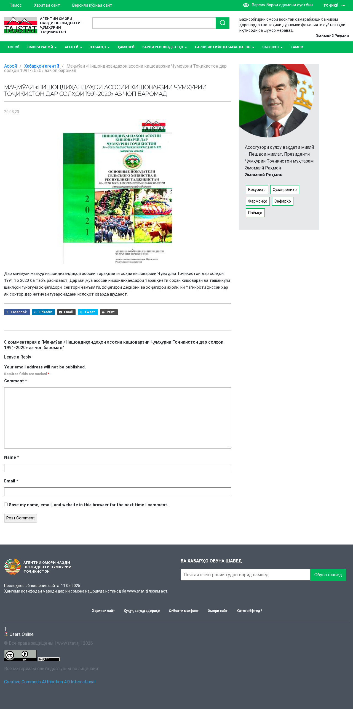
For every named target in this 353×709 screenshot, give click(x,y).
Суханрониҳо (285, 189)
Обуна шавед (328, 574)
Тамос (16, 5)
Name (11, 457)
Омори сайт (218, 611)
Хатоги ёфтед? (249, 611)
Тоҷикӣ (330, 5)
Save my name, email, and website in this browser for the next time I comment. (88, 504)
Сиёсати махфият (184, 611)
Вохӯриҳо (257, 189)
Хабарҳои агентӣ (41, 66)
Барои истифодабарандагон (222, 47)
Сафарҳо (282, 201)
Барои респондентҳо (162, 47)
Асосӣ (13, 47)
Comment (15, 380)
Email (11, 481)
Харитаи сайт (47, 5)
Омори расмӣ (40, 47)
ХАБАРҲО (98, 47)
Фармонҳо (257, 201)
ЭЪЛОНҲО (270, 47)
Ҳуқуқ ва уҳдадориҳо (142, 611)
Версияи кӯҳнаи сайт (92, 5)
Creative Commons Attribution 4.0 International (49, 681)
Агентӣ (71, 47)
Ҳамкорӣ (126, 47)
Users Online (19, 631)
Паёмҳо (255, 213)
